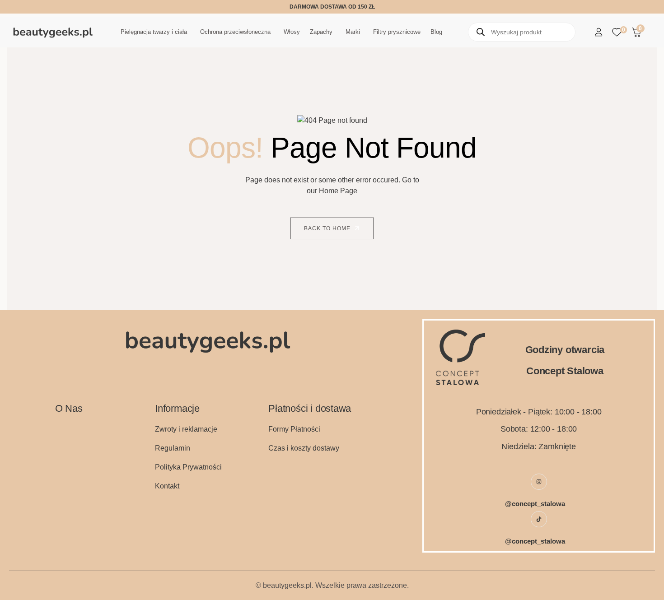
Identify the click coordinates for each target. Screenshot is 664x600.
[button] (155, 32)
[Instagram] (539, 482)
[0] (617, 32)
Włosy (292, 31)
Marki (353, 31)
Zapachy (321, 31)
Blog (436, 31)
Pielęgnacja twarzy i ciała (154, 31)
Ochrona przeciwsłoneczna (235, 31)
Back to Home (328, 228)
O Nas (69, 408)
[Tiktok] (539, 519)
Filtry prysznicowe (397, 31)
